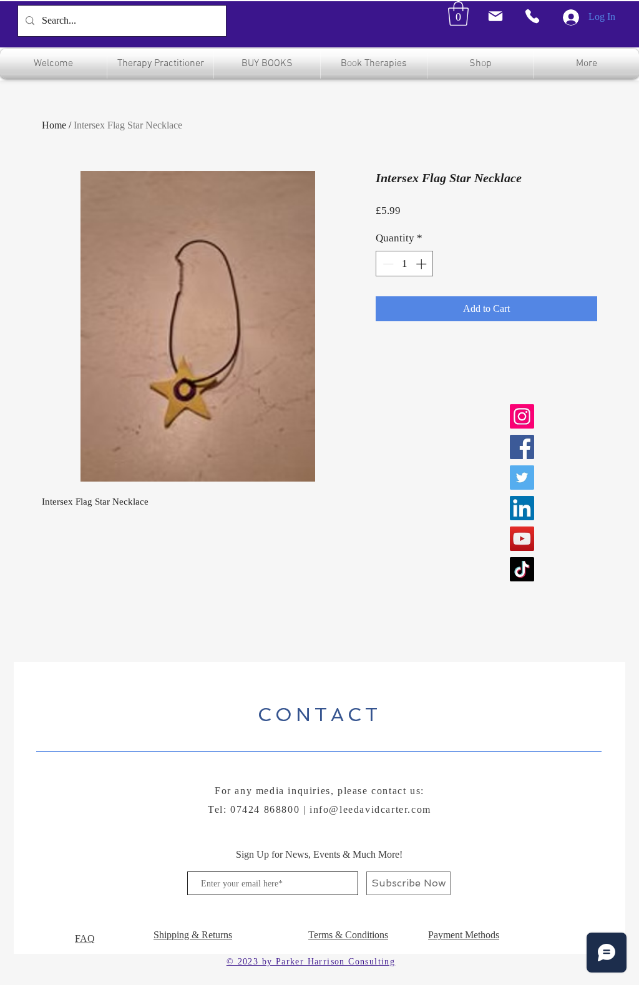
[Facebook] (522, 447)
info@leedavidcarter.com (370, 809)
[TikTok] (522, 569)
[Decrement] (387, 263)
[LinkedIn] (522, 508)
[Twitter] (522, 477)
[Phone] (532, 16)
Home (54, 125)
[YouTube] (522, 538)
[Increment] (422, 263)
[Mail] (495, 16)
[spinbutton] (404, 263)
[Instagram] (522, 416)
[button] (458, 13)
